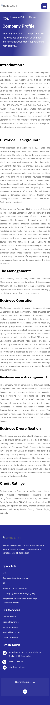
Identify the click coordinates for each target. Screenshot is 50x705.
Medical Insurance (11, 632)
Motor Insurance (10, 627)
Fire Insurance (9, 617)
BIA (4, 583)
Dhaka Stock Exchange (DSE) (16, 588)
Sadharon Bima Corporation (15, 578)
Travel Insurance (10, 638)
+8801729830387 (16, 662)
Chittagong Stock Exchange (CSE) (19, 594)
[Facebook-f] (25, 691)
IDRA (4, 573)
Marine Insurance (11, 622)
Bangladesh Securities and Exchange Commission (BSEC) (20, 601)
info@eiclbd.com (17, 667)
